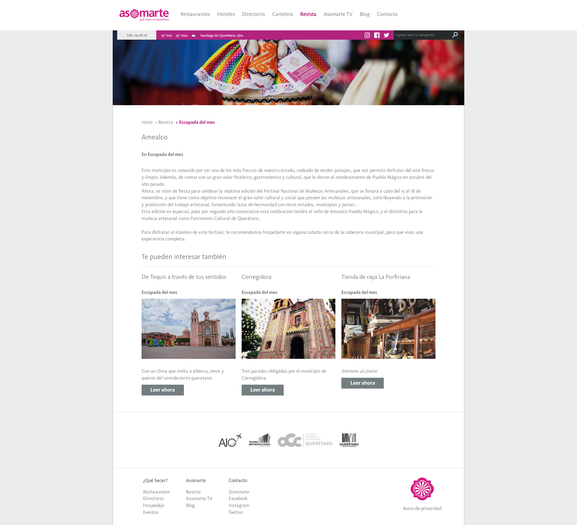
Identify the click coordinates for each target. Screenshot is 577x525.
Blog (365, 14)
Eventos (151, 512)
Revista (308, 14)
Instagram (239, 505)
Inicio (147, 122)
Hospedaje (153, 505)
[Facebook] (377, 36)
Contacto (387, 14)
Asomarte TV (338, 14)
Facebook (238, 498)
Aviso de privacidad (422, 508)
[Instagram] (367, 36)
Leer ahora (162, 389)
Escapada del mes (197, 122)
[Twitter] (386, 36)
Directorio (253, 14)
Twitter (236, 512)
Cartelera (282, 14)
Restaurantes (195, 14)
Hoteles (226, 14)
